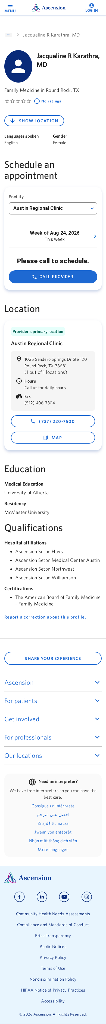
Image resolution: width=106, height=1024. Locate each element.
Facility (16, 196)
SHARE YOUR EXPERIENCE (53, 658)
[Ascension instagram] (87, 897)
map (57, 437)
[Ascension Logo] (53, 877)
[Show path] (8, 35)
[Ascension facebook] (19, 897)
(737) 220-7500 (57, 421)
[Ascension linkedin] (42, 897)
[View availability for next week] (95, 236)
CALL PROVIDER (56, 276)
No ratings (51, 101)
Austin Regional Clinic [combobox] (38, 208)
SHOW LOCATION (38, 120)
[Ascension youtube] (64, 897)
